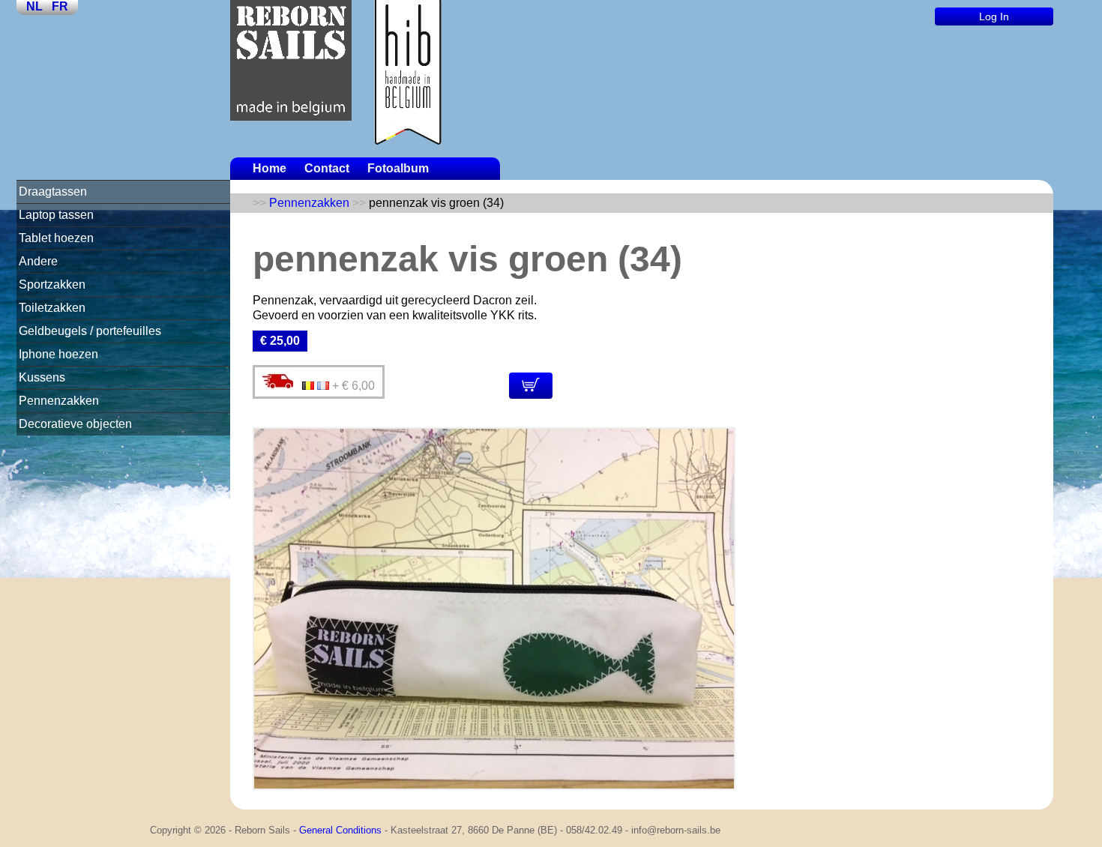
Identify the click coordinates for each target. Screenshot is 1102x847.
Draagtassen (53, 191)
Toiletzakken (52, 307)
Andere (38, 261)
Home (269, 168)
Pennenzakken (59, 400)
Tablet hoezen (56, 238)
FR (60, 6)
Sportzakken (52, 284)
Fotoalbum (398, 168)
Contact (326, 168)
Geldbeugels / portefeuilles (90, 331)
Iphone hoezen (58, 354)
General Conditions (340, 830)
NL (34, 6)
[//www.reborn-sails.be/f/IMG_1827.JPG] (494, 786)
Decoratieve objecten (75, 424)
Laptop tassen (56, 214)
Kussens (42, 377)
